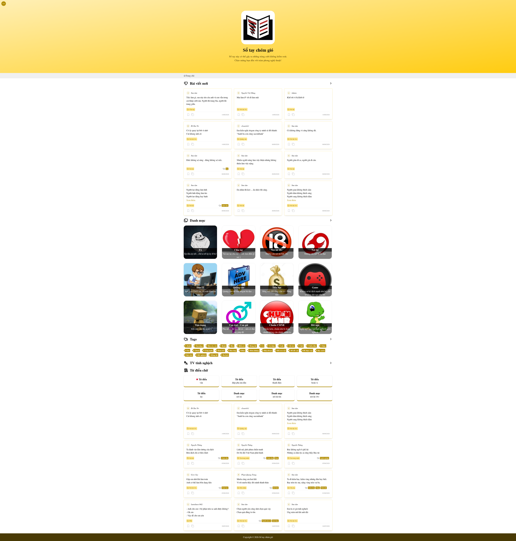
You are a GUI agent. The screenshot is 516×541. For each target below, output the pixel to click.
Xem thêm (190, 200)
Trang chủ (190, 76)
